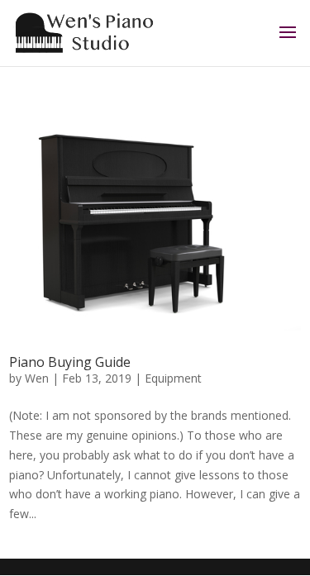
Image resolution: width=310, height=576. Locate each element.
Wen (37, 378)
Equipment (173, 378)
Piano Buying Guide (70, 362)
